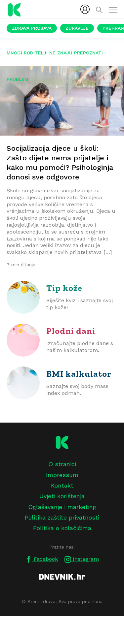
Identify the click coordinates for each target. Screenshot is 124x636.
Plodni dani (70, 331)
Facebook (45, 559)
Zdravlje (77, 28)
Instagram (85, 559)
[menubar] (85, 9)
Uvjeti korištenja (62, 496)
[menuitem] (85, 9)
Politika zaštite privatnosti (62, 517)
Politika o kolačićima (62, 528)
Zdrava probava (32, 28)
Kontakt (62, 485)
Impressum (62, 474)
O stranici (62, 464)
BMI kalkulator (78, 373)
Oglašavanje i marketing (62, 506)
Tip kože (64, 288)
